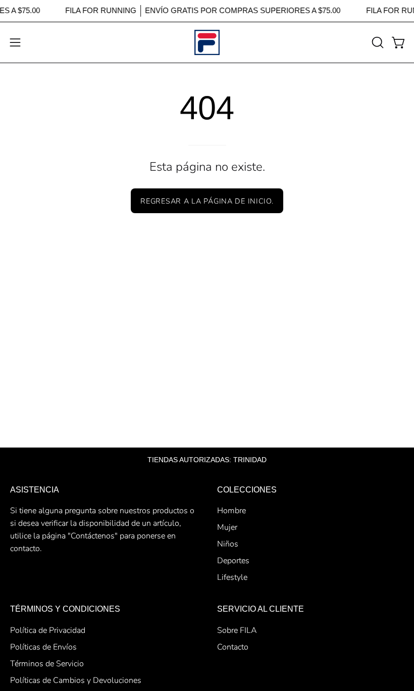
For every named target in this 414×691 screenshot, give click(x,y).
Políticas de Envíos (43, 647)
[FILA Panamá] (207, 42)
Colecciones (247, 489)
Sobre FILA (237, 630)
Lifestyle (232, 577)
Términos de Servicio (47, 663)
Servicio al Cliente (260, 609)
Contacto (232, 647)
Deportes (233, 560)
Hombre (231, 510)
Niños (227, 544)
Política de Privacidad (47, 630)
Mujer (227, 527)
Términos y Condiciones (65, 609)
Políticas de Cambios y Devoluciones (75, 680)
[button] (377, 42)
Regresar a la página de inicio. (206, 201)
